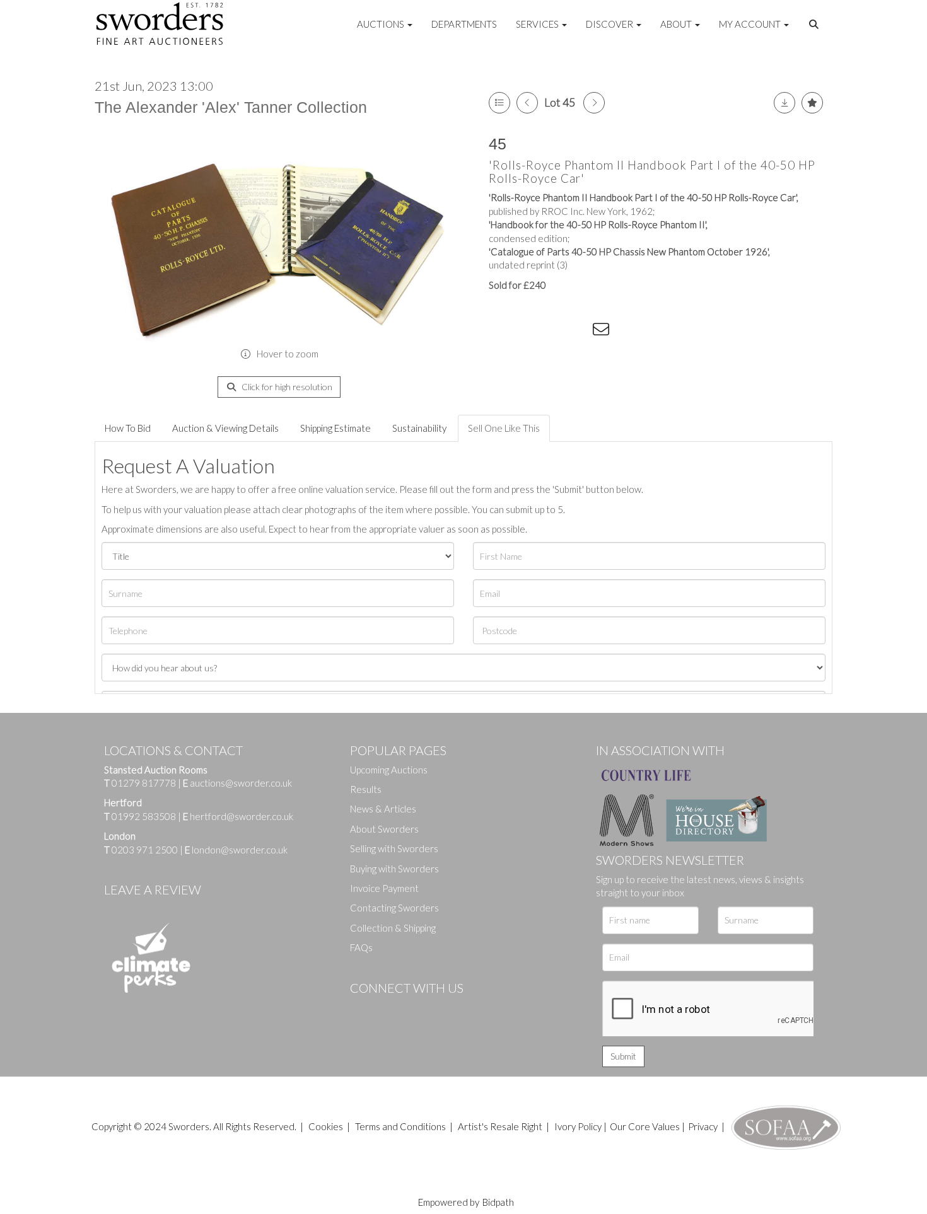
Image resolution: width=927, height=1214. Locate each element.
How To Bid (128, 428)
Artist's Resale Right (500, 1126)
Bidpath (498, 1202)
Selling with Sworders (394, 848)
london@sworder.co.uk (236, 849)
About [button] (677, 24)
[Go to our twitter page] (388, 1009)
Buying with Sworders (394, 868)
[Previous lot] (527, 102)
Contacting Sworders (394, 907)
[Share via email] (603, 331)
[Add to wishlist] (812, 102)
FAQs (361, 947)
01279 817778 (144, 783)
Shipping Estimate (335, 428)
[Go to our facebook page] (362, 1009)
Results (366, 789)
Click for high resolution (286, 386)
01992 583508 (144, 816)
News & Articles (383, 808)
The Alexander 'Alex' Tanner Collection (231, 107)
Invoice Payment (384, 888)
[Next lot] (594, 102)
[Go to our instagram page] (578, 331)
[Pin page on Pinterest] (552, 331)
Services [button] (538, 24)
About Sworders (384, 829)
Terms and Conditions (401, 1126)
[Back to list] (499, 102)
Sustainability (419, 428)
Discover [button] (610, 24)
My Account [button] (751, 24)
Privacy (703, 1126)
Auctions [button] (381, 24)
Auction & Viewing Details (225, 428)
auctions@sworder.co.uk (237, 783)
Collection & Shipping (393, 928)
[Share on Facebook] (501, 331)
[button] (815, 25)
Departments (464, 24)
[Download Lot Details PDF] (784, 102)
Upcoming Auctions (389, 769)
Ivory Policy (578, 1126)
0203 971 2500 (145, 849)
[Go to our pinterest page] (413, 1009)
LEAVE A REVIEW (152, 889)
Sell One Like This (504, 428)
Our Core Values (645, 1126)
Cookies (325, 1126)
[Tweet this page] (527, 331)
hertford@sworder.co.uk (241, 816)
